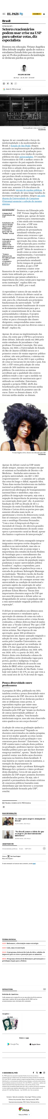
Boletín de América (10, 994)
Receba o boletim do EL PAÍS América (18, 803)
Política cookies (36, 1097)
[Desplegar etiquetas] (44, 848)
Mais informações (7, 858)
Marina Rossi (19, 838)
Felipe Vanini (19, 823)
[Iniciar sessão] (44, 14)
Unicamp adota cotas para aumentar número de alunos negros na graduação (8, 244)
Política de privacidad (15, 1099)
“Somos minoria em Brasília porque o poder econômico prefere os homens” (8, 260)
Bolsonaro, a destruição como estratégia (22, 943)
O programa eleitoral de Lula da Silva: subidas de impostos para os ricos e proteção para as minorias (23, 953)
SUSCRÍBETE (37, 14)
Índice (28, 1102)
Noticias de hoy (34, 1102)
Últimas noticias (9, 939)
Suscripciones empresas (16, 1102)
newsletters (7, 989)
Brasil (6, 21)
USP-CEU (28, 849)
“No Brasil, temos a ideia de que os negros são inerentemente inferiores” (29, 834)
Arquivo (5, 1014)
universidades (26, 156)
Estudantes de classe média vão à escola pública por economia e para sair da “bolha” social (8, 228)
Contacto (9, 1097)
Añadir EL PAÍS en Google (13, 89)
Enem (21, 849)
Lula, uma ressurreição (16, 948)
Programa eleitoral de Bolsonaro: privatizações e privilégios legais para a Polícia (23, 960)
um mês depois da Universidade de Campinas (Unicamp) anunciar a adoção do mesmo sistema (23, 199)
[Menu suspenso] (4, 14)
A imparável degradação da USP (8, 215)
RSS (24, 1102)
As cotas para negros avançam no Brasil (30, 820)
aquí (34, 863)
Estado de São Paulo (21, 145)
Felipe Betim (24, 75)
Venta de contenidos (18, 1097)
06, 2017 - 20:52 (27, 77)
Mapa (23, 1099)
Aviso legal (28, 1097)
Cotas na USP (7, 26)
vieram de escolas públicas (29, 190)
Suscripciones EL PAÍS (32, 1099)
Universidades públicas (9, 849)
